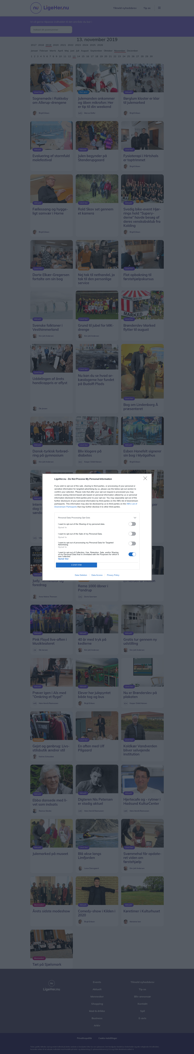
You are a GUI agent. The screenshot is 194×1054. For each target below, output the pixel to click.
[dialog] (97, 527)
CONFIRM (76, 565)
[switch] (132, 524)
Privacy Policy (113, 575)
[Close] (146, 479)
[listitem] (97, 517)
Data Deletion (81, 575)
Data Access (97, 575)
